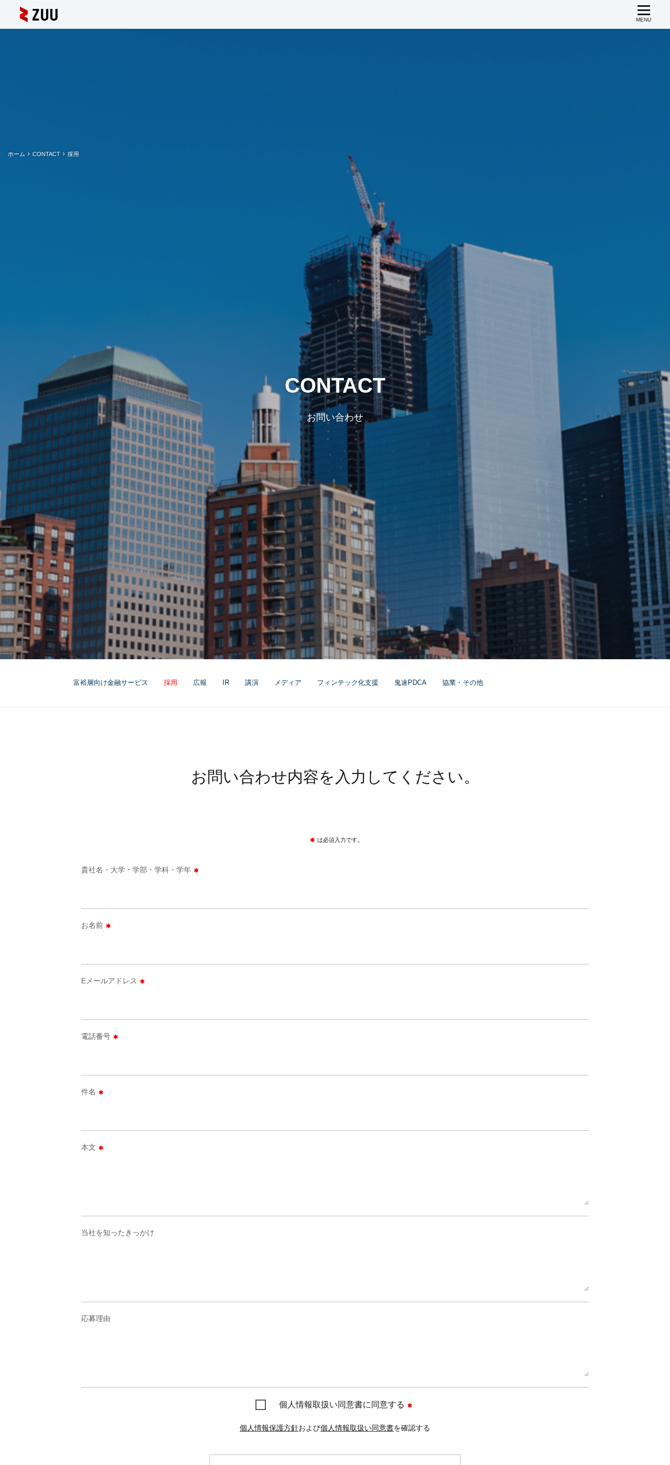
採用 (170, 682)
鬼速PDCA (410, 682)
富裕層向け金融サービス (110, 682)
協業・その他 (462, 682)
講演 (252, 682)
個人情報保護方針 (269, 1428)
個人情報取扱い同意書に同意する (342, 1404)
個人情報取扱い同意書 (357, 1428)
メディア (288, 682)
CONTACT (46, 154)
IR (225, 682)
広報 (200, 682)
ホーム (16, 154)
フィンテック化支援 (347, 682)
